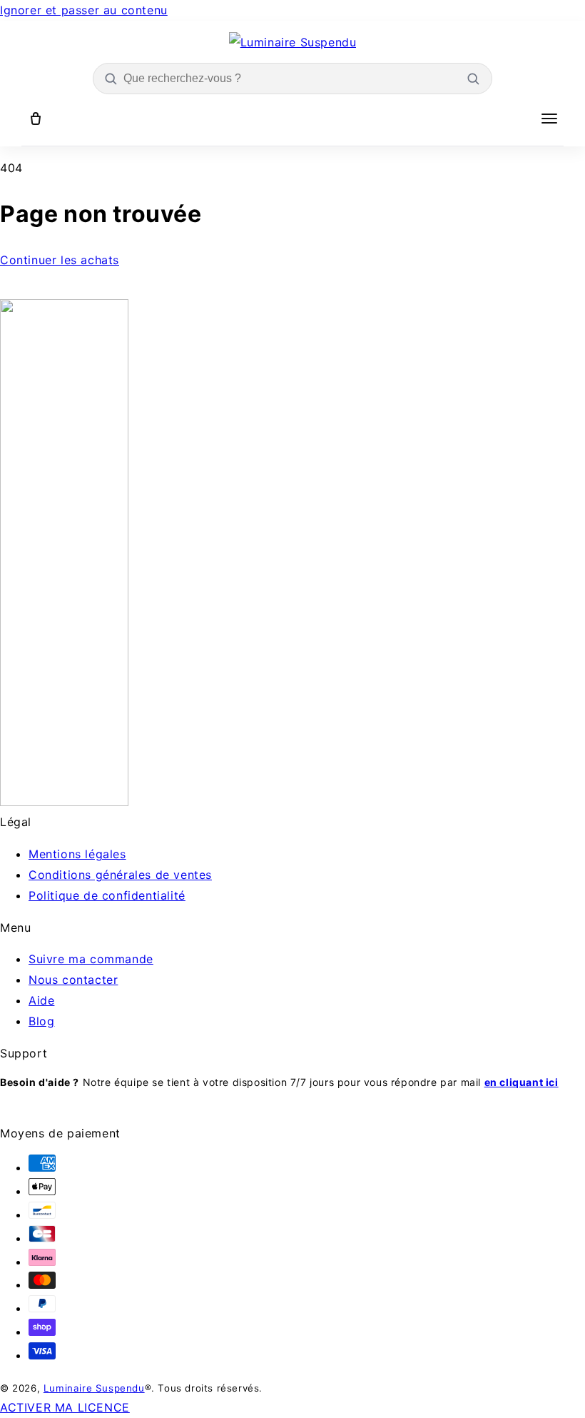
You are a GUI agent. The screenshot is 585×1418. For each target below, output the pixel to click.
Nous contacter (73, 979)
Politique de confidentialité (107, 895)
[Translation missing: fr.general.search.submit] (473, 78)
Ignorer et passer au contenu (84, 10)
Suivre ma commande (91, 959)
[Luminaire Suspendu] (293, 42)
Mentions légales (77, 854)
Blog (41, 1021)
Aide (41, 1000)
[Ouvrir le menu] (549, 118)
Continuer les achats (59, 260)
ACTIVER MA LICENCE (65, 1407)
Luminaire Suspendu (94, 1388)
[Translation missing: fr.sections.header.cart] (35, 118)
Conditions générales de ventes (120, 875)
